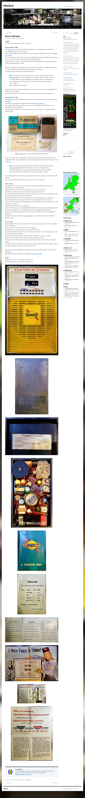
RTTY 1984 (8, 33)
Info (66, 27)
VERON (66, 284)
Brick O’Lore (11, 49)
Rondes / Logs (34, 27)
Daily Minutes (68, 255)
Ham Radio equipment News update (70, 74)
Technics (21, 27)
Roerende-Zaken (13, 77)
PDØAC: (66, 230)
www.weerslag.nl (69, 153)
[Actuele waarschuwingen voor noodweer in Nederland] (71, 193)
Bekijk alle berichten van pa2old (23, 774)
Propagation (42, 27)
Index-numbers (66, 130)
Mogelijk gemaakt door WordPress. (72, 788)
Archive (27, 27)
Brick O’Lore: (68, 248)
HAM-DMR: (67, 239)
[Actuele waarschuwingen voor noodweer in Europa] (71, 213)
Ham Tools (55, 33)
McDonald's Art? (68, 249)
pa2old (22, 38)
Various (18, 779)
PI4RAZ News (68, 270)
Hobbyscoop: (68, 221)
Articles (16, 27)
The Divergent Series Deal (70, 250)
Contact (76, 27)
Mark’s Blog (23, 154)
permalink (29, 779)
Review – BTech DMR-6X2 (70, 231)
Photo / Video (60, 27)
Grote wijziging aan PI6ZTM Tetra (71, 240)
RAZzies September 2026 (70, 271)
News (11, 27)
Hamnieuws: (67, 218)
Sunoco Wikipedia (28, 216)
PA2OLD (8, 5)
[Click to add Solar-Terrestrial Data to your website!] (69, 127)
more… (70, 27)
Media (53, 27)
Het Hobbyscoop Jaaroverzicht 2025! (72, 222)
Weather (49, 27)
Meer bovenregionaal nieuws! (70, 225)
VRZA (66, 287)
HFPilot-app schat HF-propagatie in (72, 279)
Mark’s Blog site (40, 103)
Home (6, 27)
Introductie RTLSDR (69, 243)
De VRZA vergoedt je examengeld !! (72, 295)
